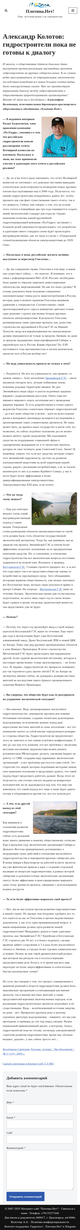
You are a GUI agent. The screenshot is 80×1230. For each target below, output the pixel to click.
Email (11, 1117)
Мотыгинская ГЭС (51, 589)
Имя (10, 1102)
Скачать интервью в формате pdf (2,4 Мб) (28, 1063)
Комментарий (16, 1148)
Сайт (9, 1132)
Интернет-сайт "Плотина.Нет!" (40, 1208)
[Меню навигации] (72, 10)
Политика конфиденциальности (50, 1222)
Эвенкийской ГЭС (56, 378)
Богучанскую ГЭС (14, 567)
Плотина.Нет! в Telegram (60, 1226)
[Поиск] (6, 10)
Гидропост (36, 1226)
